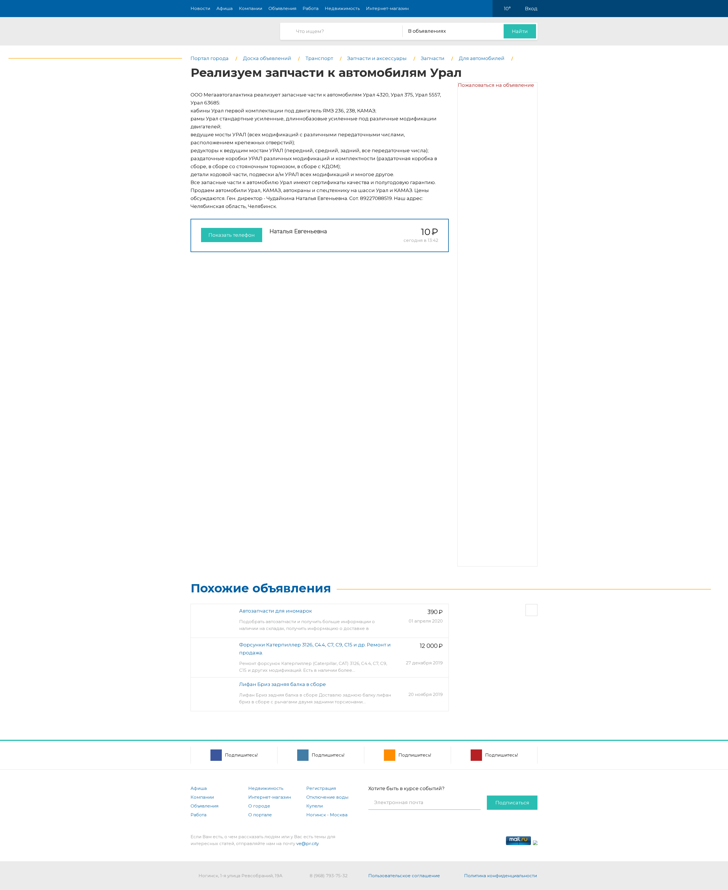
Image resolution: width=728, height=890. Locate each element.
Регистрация (321, 788)
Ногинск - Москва (327, 814)
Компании (250, 8)
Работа (310, 8)
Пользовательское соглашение (404, 875)
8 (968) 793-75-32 (329, 875)
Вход (531, 8)
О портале (260, 814)
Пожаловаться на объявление (496, 85)
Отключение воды (327, 797)
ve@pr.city (307, 843)
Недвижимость (342, 8)
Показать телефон (231, 235)
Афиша (224, 8)
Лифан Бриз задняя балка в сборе (282, 684)
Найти (520, 31)
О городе (259, 806)
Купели (314, 806)
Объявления (282, 8)
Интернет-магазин (387, 8)
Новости (200, 8)
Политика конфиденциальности (500, 875)
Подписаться (512, 802)
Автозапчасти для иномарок (275, 611)
